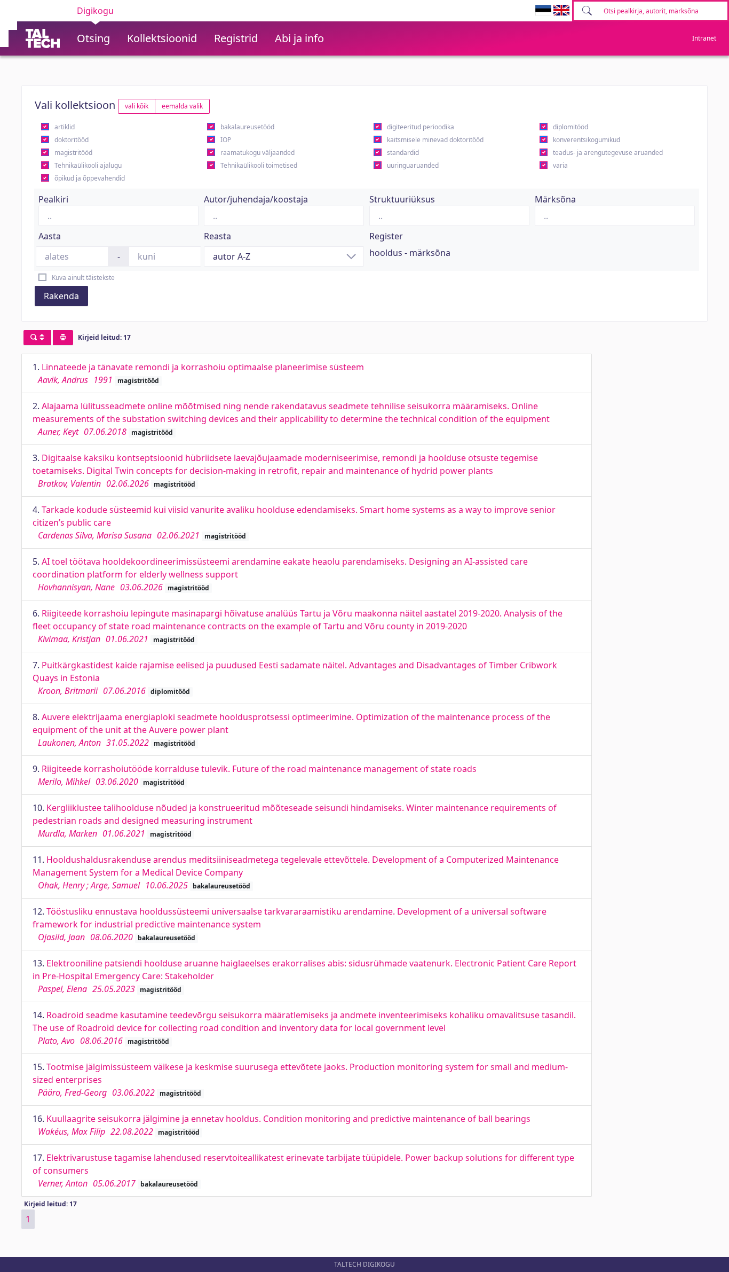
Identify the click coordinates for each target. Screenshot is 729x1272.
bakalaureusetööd (247, 126)
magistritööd (73, 152)
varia (560, 165)
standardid (403, 152)
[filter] (37, 337)
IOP (225, 139)
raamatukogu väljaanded (257, 152)
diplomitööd (570, 126)
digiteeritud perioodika (420, 126)
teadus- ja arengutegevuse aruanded (608, 152)
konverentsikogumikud (586, 139)
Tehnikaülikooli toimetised (258, 165)
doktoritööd (71, 139)
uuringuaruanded (413, 165)
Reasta (217, 236)
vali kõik (136, 106)
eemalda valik (182, 106)
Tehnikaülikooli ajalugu (88, 165)
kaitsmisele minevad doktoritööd (435, 139)
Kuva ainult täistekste (83, 277)
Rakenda (61, 296)
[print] (63, 337)
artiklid (64, 126)
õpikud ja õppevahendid (89, 178)
